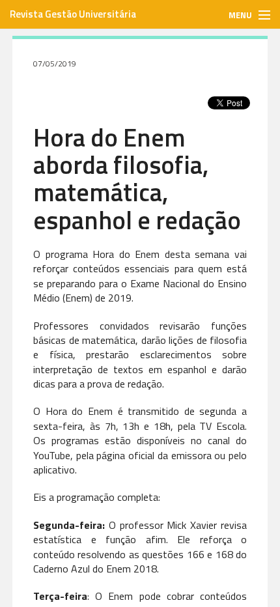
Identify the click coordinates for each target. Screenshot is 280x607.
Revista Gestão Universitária (73, 14)
